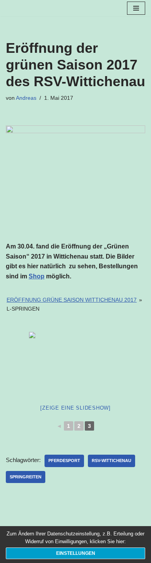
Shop (37, 276)
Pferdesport (64, 460)
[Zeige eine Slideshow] (75, 408)
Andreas (26, 98)
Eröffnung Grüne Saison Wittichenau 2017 (72, 300)
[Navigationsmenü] (136, 8)
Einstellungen (75, 553)
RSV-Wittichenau (111, 460)
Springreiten (25, 476)
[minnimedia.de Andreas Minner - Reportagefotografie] (29, 8)
